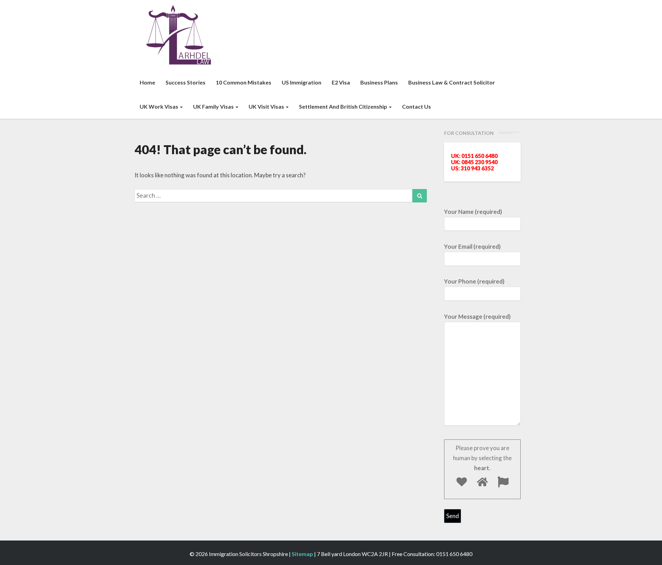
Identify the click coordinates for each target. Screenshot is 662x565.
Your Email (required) (472, 246)
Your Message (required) (477, 316)
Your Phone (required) (474, 281)
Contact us (416, 106)
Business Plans (379, 82)
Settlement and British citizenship (343, 106)
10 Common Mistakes (243, 82)
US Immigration (301, 82)
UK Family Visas (214, 106)
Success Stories (185, 82)
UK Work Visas (159, 106)
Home (147, 82)
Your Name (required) (473, 211)
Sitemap (302, 554)
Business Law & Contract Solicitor (451, 82)
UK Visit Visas (267, 106)
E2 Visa (341, 82)
